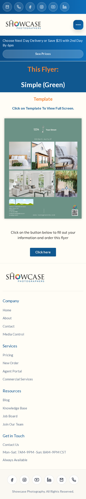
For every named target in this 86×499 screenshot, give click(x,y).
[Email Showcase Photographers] (7, 7)
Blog (6, 400)
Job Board (10, 416)
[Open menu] (78, 25)
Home (7, 310)
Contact (9, 326)
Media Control (13, 334)
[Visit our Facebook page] (30, 7)
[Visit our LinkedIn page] (64, 7)
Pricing (8, 355)
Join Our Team (13, 424)
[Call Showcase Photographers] (18, 7)
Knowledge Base (15, 408)
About (7, 318)
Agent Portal (12, 371)
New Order (11, 363)
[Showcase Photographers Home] (25, 24)
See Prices (43, 54)
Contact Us (11, 445)
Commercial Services (18, 379)
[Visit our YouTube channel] (53, 7)
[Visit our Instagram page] (41, 7)
